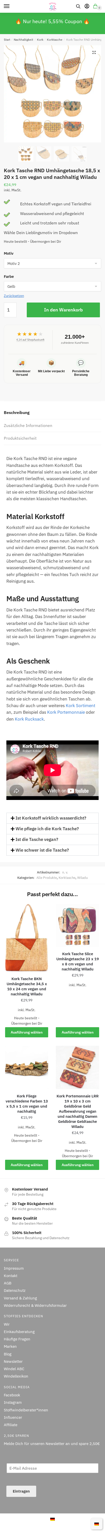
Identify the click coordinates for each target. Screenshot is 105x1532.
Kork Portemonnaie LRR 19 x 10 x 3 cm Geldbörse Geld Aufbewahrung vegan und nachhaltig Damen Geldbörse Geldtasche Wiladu (78, 1111)
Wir (7, 1324)
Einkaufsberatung (19, 1331)
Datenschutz (14, 1290)
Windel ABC (14, 1368)
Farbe (9, 276)
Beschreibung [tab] (17, 412)
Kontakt (10, 1275)
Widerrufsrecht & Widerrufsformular (35, 1305)
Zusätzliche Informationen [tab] (28, 425)
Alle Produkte (46, 878)
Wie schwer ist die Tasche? (42, 850)
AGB (7, 1283)
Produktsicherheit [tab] (20, 438)
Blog (7, 1353)
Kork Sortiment (80, 705)
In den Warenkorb (63, 310)
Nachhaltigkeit (23, 39)
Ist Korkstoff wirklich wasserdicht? (51, 818)
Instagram (13, 1402)
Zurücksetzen (14, 296)
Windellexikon (16, 1376)
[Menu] (11, 6)
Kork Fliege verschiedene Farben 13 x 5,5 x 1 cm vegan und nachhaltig (27, 1104)
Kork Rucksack (29, 719)
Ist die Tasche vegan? (37, 839)
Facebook (12, 1395)
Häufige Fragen (17, 1339)
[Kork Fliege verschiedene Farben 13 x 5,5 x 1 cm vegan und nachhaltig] (26, 1067)
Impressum (14, 1268)
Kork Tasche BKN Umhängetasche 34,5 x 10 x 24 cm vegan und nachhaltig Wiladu (27, 986)
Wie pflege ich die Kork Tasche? (47, 829)
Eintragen (21, 1490)
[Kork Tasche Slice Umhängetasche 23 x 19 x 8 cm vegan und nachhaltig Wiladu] (77, 925)
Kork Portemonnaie (66, 712)
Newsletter (13, 1361)
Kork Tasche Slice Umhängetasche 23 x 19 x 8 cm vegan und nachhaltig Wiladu (77, 961)
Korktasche (54, 39)
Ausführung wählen (27, 1032)
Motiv (9, 253)
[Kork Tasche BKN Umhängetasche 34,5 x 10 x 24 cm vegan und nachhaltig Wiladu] (26, 938)
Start (7, 39)
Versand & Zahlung (20, 1297)
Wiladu (82, 878)
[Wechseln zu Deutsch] (52, 1518)
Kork (40, 39)
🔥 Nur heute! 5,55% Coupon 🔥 (52, 21)
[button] (94, 52)
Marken (10, 1346)
